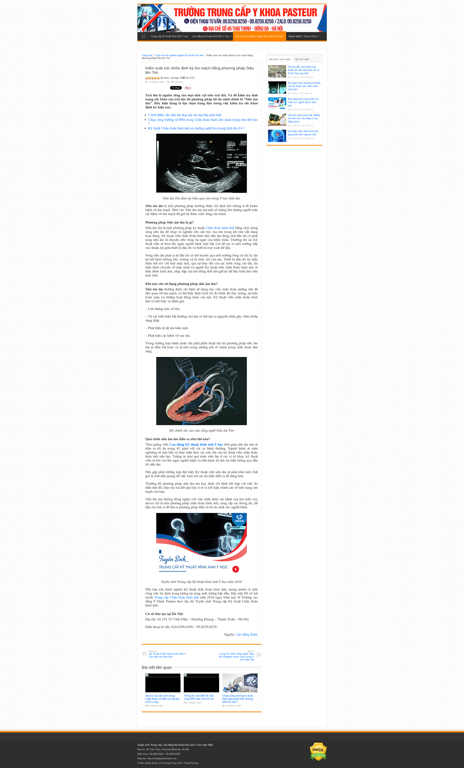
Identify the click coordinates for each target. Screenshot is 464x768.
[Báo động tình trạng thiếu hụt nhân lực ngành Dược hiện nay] (277, 103)
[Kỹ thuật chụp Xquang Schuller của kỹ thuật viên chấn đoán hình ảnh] (277, 87)
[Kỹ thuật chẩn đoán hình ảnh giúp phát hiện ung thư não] (277, 136)
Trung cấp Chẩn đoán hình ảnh (176, 597)
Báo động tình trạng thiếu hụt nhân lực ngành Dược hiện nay (303, 102)
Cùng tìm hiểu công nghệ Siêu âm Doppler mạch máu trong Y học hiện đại (236, 655)
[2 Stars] (149, 78)
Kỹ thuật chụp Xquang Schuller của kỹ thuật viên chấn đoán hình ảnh (304, 86)
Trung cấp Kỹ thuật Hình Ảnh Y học (169, 36)
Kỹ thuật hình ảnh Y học (188, 745)
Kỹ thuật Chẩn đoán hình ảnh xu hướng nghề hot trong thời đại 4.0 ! (196, 128)
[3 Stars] (152, 78)
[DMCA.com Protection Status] (318, 751)
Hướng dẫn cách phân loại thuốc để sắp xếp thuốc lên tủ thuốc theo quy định (303, 70)
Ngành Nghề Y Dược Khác (302, 36)
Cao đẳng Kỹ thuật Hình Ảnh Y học (210, 36)
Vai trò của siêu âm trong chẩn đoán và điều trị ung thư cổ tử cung (162, 698)
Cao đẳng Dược (247, 634)
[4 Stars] (155, 78)
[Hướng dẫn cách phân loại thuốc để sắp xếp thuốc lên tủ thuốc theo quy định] (277, 71)
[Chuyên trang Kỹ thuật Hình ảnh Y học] (232, 18)
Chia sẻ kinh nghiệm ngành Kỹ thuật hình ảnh (259, 36)
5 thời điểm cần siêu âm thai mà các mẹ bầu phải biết (184, 115)
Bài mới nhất (302, 59)
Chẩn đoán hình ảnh (220, 228)
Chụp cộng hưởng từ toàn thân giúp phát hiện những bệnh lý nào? (237, 698)
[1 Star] (146, 78)
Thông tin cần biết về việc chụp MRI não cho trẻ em (199, 697)
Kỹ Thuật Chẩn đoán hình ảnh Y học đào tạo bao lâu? (167, 654)
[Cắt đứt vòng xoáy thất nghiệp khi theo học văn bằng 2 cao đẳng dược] (277, 120)
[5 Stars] (158, 78)
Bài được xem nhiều (280, 59)
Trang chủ (144, 36)
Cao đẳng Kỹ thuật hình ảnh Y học (196, 444)
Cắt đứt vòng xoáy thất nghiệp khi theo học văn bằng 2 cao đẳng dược (304, 118)
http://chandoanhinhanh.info (161, 758)
